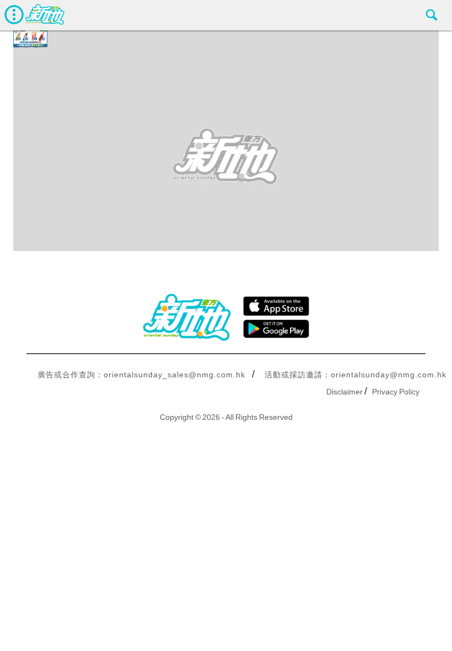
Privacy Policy (395, 391)
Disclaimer (344, 391)
